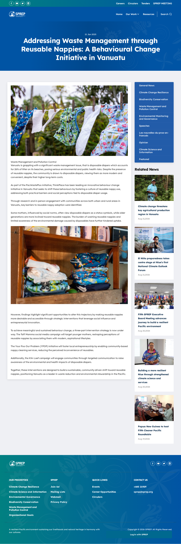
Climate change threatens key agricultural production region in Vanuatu (154, 210)
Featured (144, 159)
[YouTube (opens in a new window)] (17, 3)
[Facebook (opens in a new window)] (11, 3)
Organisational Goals (21, 515)
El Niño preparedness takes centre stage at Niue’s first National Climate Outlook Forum (153, 264)
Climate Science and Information (150, 151)
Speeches (144, 125)
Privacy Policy (59, 502)
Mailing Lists (58, 491)
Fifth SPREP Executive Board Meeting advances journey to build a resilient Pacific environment (153, 320)
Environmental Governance (24, 496)
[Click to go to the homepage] (17, 14)
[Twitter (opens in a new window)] (22, 3)
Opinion (143, 142)
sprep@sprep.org (143, 491)
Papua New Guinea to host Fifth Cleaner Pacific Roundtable (153, 430)
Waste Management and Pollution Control (152, 107)
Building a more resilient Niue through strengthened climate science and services (153, 376)
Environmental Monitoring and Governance (153, 117)
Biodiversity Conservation (153, 99)
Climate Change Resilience (154, 92)
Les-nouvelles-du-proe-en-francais (154, 134)
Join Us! (55, 486)
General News (146, 85)
